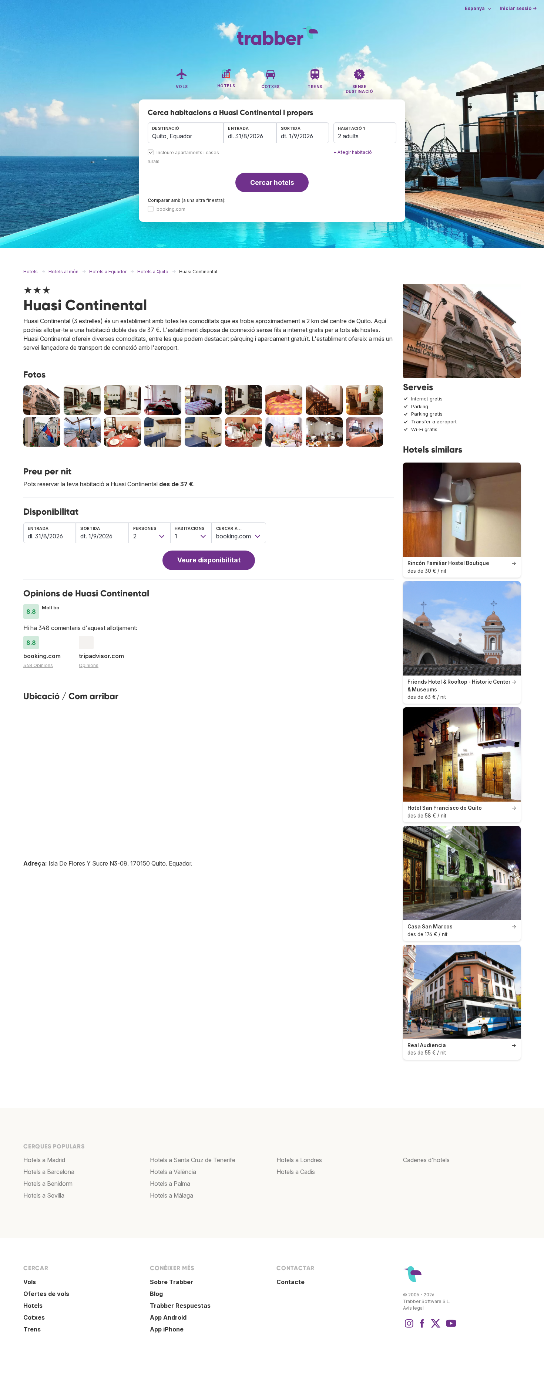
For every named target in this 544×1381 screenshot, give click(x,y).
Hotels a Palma (170, 1183)
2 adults (348, 136)
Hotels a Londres (299, 1160)
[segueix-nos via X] (435, 1327)
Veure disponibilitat (209, 560)
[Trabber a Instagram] (409, 1327)
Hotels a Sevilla (43, 1195)
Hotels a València (173, 1171)
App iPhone (167, 1329)
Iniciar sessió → (518, 8)
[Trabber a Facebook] (422, 1327)
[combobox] (186, 132)
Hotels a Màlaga (171, 1195)
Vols (29, 1282)
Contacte (290, 1282)
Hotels (33, 1305)
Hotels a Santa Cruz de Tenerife (192, 1160)
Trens (32, 1329)
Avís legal (413, 1308)
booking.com (171, 209)
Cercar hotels (272, 182)
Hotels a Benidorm (48, 1183)
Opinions (88, 665)
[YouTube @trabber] (450, 1327)
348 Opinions (38, 665)
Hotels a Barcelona (48, 1171)
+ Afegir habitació (352, 152)
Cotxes (34, 1317)
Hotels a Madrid (44, 1160)
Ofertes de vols (46, 1293)
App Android (168, 1317)
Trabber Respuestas (180, 1305)
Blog (156, 1293)
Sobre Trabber (171, 1282)
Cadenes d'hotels (426, 1160)
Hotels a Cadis (295, 1171)
